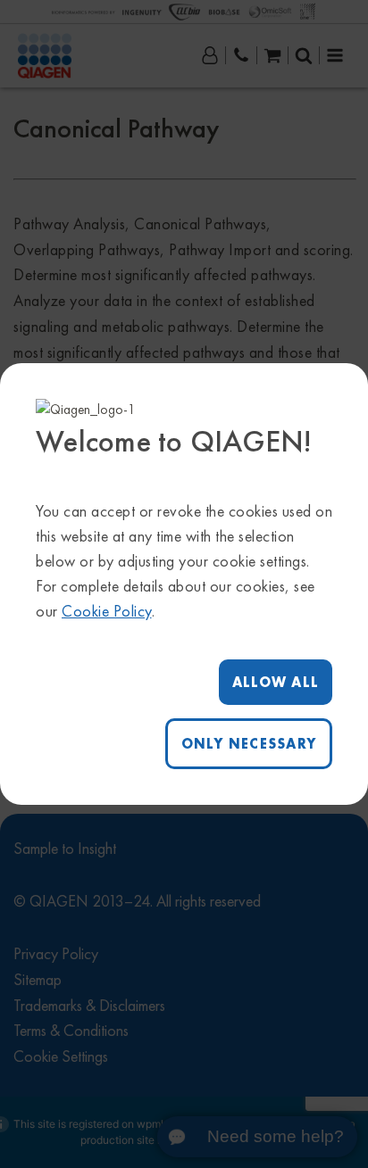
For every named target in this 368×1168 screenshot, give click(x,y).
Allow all (275, 682)
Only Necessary (249, 743)
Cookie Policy (107, 611)
